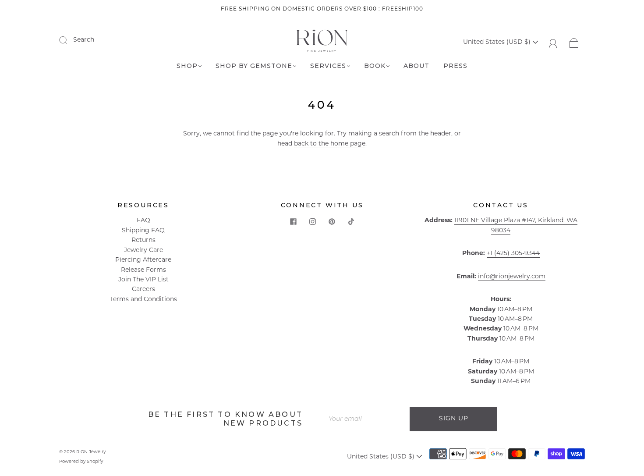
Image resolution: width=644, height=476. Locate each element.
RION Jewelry (91, 452)
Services (328, 66)
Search (83, 40)
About (416, 66)
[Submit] (68, 40)
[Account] (553, 42)
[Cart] (574, 42)
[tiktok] (351, 221)
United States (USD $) (497, 42)
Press (455, 66)
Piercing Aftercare (143, 260)
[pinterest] (331, 221)
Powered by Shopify (81, 461)
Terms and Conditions (143, 299)
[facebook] (293, 221)
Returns (143, 240)
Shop (187, 66)
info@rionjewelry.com (511, 277)
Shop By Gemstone (254, 66)
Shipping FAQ (143, 230)
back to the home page (329, 144)
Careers (143, 289)
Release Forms (143, 270)
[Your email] (366, 419)
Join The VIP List (143, 280)
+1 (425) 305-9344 (513, 253)
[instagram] (312, 221)
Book (375, 66)
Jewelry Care (143, 250)
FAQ (143, 220)
